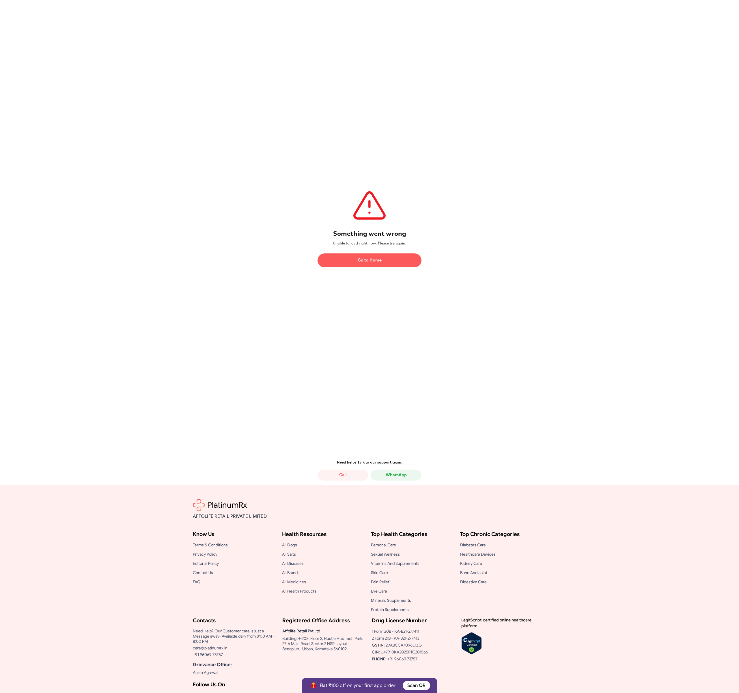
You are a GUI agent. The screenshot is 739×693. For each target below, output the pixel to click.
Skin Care (379, 572)
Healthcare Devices (478, 554)
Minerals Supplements (391, 600)
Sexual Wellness (385, 554)
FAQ (197, 581)
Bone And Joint (473, 572)
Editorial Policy (206, 563)
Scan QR (416, 685)
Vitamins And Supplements (395, 563)
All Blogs (289, 545)
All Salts (289, 554)
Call (343, 475)
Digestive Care (473, 581)
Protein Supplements (390, 609)
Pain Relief (380, 581)
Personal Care (383, 545)
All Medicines (294, 581)
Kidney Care (471, 563)
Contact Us (203, 572)
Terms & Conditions (210, 545)
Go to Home (370, 260)
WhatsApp (396, 475)
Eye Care (379, 591)
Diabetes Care (473, 545)
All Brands (291, 572)
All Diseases (293, 563)
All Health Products (299, 591)
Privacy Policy (205, 554)
